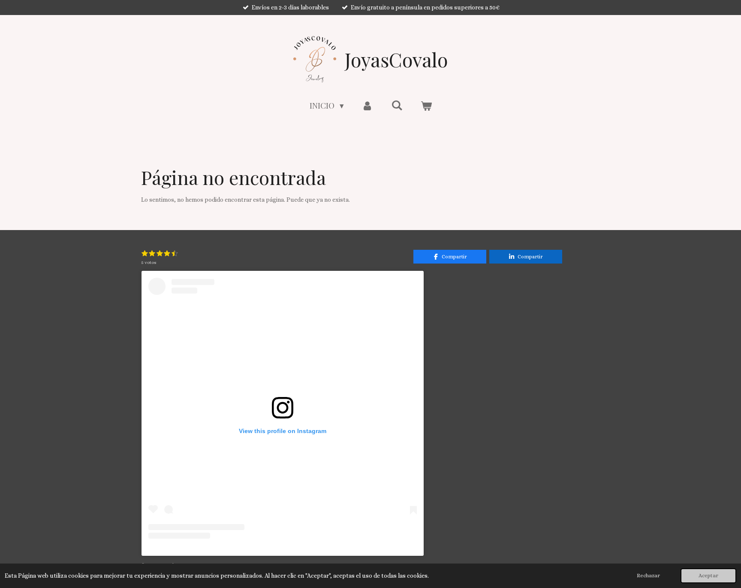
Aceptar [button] (708, 576)
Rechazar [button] (648, 576)
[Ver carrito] (426, 105)
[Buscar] (397, 104)
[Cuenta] (368, 105)
